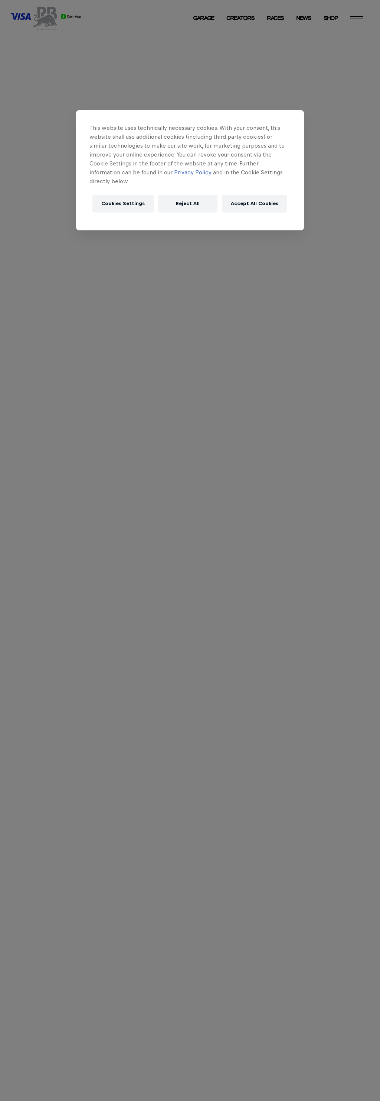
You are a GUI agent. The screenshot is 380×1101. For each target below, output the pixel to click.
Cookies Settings (123, 203)
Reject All (188, 203)
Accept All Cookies (254, 203)
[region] (190, 170)
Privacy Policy (193, 172)
